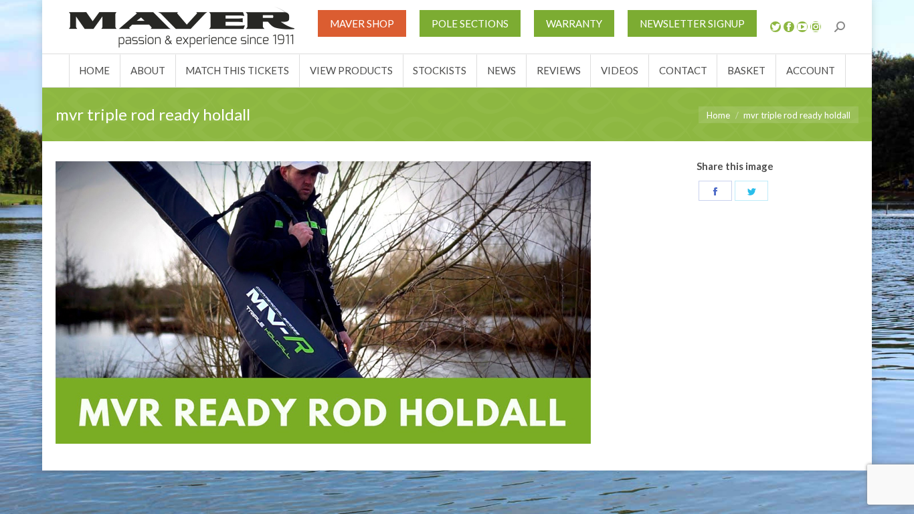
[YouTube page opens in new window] (802, 26)
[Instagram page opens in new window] (815, 26)
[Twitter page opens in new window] (775, 26)
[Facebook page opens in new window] (789, 26)
